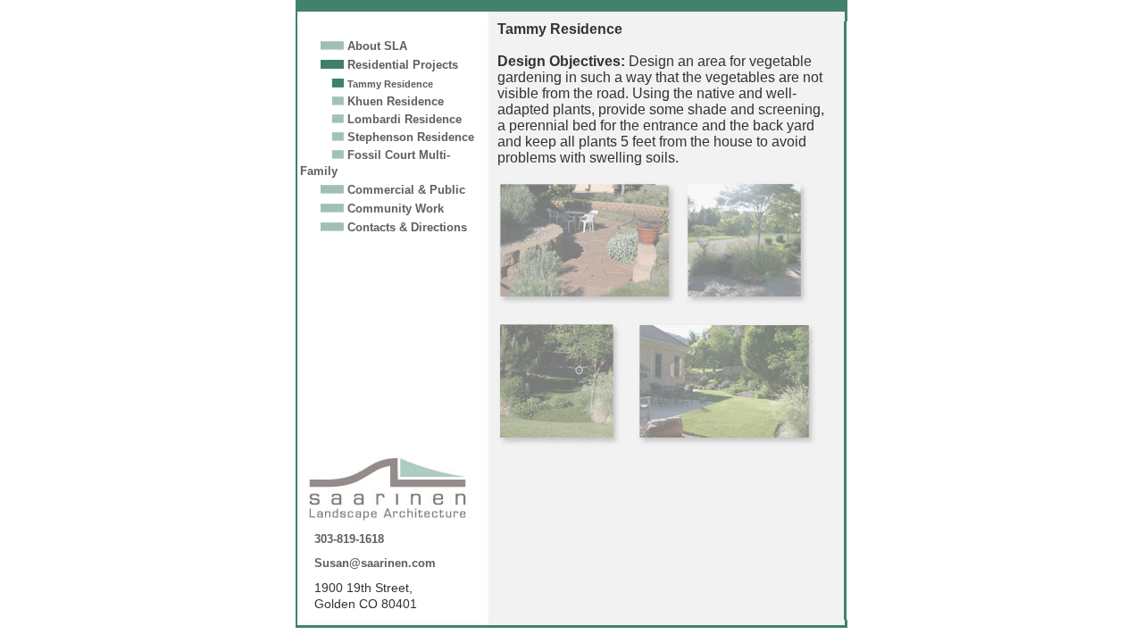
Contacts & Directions (407, 227)
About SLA (377, 46)
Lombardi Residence (404, 119)
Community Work (395, 208)
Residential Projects (402, 64)
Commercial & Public (406, 189)
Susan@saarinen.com (375, 563)
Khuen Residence (395, 101)
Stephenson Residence (410, 137)
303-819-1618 (349, 539)
